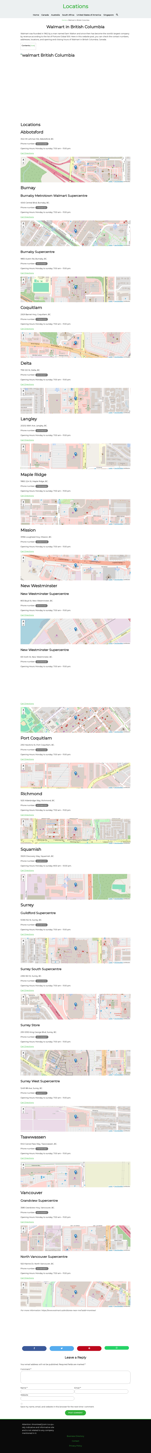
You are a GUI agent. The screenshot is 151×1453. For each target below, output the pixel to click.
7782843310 (41, 319)
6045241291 (41, 606)
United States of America (89, 15)
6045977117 (41, 1093)
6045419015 (41, 981)
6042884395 (42, 805)
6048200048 (42, 542)
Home (36, 15)
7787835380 (42, 1149)
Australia (55, 15)
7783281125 (41, 208)
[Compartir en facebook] (34, 1348)
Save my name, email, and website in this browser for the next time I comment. (57, 1407)
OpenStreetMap (118, 181)
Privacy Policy (75, 1446)
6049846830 (42, 1269)
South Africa (68, 15)
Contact (75, 1441)
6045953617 (41, 375)
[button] (75, 167)
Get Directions (27, 153)
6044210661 (41, 264)
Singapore (108, 15)
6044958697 (42, 1037)
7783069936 (42, 486)
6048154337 (41, 861)
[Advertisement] (75, 685)
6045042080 (42, 144)
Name (24, 1388)
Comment (26, 1369)
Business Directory (75, 1436)
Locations (75, 6)
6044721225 (41, 750)
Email (77, 1388)
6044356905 (42, 1213)
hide (32, 46)
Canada (45, 15)
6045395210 (41, 431)
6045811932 (41, 925)
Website (24, 1395)
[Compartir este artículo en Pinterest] (89, 1348)
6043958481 (42, 662)
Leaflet (110, 181)
